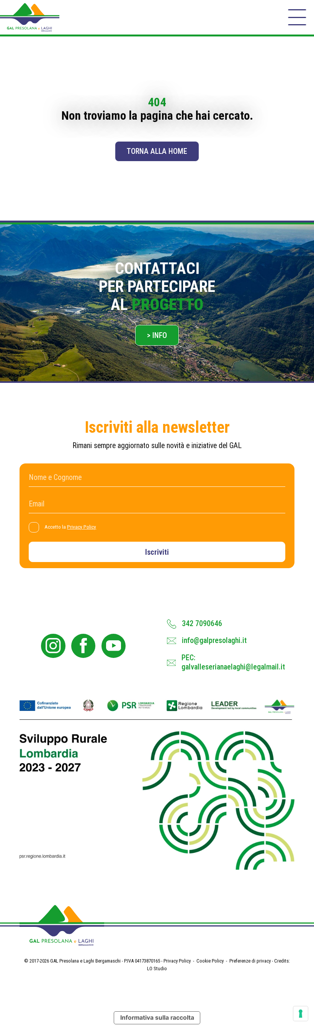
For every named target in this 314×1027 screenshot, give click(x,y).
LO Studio (157, 968)
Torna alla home (157, 151)
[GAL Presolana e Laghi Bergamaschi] (29, 17)
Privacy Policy (81, 527)
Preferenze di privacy (250, 961)
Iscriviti (157, 552)
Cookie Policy (210, 961)
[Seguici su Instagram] (53, 646)
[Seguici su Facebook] (83, 646)
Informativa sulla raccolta (157, 1017)
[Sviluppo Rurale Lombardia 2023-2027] (157, 784)
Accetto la (70, 527)
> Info (157, 335)
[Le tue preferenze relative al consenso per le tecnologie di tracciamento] (300, 1013)
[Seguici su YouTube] (113, 646)
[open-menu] (297, 17)
